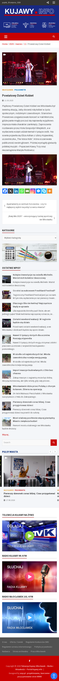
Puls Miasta (20, 490)
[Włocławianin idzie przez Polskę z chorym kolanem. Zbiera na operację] (6, 390)
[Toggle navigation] (5, 36)
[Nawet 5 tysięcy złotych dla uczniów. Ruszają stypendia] (6, 339)
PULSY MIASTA (10, 451)
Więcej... (6, 435)
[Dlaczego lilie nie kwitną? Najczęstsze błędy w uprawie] (6, 307)
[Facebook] (4, 191)
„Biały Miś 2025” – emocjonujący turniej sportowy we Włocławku (30, 218)
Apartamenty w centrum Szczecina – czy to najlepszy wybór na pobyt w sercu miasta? (27, 205)
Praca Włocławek (38, 651)
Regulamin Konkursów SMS (37, 642)
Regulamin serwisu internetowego (17, 646)
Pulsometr (20, 89)
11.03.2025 (8, 100)
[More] (49, 191)
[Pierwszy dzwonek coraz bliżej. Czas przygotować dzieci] (6, 406)
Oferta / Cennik (16, 642)
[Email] (27, 191)
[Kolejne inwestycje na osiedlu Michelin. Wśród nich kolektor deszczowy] (6, 278)
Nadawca (6, 651)
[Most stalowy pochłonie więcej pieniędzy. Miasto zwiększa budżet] (6, 422)
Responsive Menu (48, 2)
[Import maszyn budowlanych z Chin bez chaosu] (6, 374)
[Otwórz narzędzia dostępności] (54, 676)
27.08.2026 (10, 500)
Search (54, 442)
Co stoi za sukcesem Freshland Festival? (34, 291)
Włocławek (7, 89)
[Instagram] (32, 191)
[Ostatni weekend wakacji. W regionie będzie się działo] (6, 323)
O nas (4, 642)
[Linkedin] (16, 191)
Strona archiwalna (20, 651)
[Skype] (44, 191)
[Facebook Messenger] (38, 191)
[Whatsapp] (21, 191)
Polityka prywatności (43, 646)
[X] (10, 191)
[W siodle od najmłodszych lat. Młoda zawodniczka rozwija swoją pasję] (6, 358)
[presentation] (51, 452)
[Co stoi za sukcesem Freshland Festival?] (6, 294)
